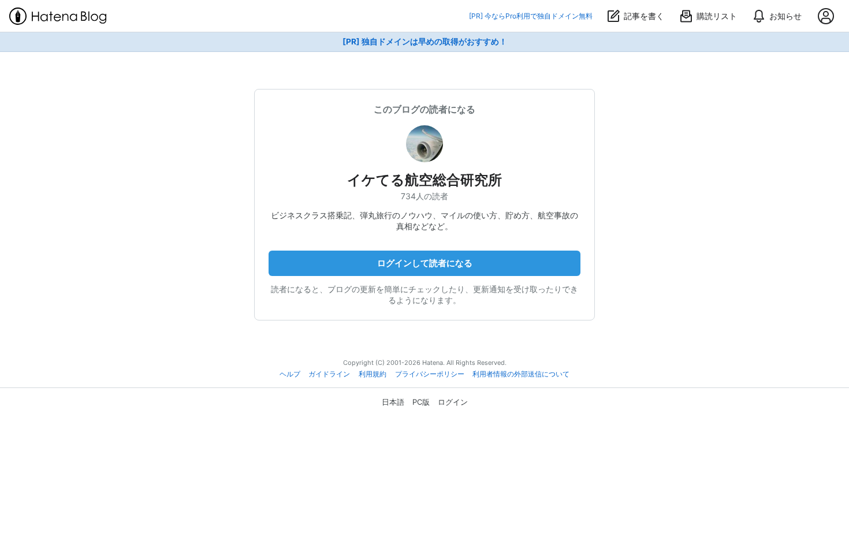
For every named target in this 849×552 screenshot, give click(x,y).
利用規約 (372, 374)
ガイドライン (329, 374)
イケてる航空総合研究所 (424, 179)
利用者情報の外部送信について (520, 374)
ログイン (453, 401)
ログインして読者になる (424, 263)
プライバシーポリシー (429, 374)
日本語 (393, 401)
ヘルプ (290, 374)
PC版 (421, 401)
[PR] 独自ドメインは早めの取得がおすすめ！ (424, 41)
